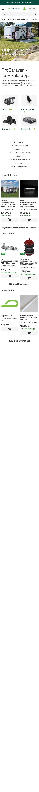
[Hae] (35, 14)
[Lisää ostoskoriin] (10, 220)
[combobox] (19, 14)
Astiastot (6, 129)
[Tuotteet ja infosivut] (4, 8)
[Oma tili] (24, 8)
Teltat (5, 109)
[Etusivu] (13, 8)
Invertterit (26, 129)
